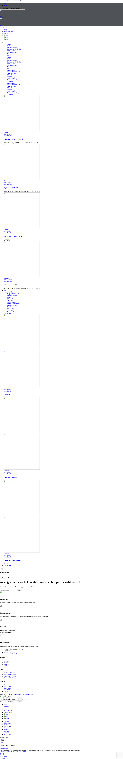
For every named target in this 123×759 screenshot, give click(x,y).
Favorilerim (7, 689)
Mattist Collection (12, 54)
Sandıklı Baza (11, 70)
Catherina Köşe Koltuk (12, 560)
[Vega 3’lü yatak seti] (22, 179)
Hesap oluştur (4, 748)
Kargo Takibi (7, 688)
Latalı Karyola (11, 50)
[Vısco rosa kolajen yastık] (22, 228)
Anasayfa (6, 661)
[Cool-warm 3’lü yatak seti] (22, 131)
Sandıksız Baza (11, 73)
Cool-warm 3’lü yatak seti (13, 139)
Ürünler (6, 662)
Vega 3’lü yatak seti (11, 188)
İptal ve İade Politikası (10, 674)
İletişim (6, 666)
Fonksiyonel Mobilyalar (14, 49)
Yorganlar (10, 81)
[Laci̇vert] (22, 350)
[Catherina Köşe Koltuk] (22, 516)
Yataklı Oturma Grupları (14, 80)
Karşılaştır (6, 733)
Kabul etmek (22, 751)
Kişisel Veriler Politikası (10, 676)
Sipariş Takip (7, 686)
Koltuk (9, 297)
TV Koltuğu (10, 300)
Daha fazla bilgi (9, 751)
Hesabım (6, 685)
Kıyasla (6, 691)
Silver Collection (12, 75)
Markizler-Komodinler (13, 52)
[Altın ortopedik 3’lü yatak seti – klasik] (22, 276)
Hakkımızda (7, 664)
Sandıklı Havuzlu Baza (13, 71)
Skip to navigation (5, 1)
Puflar (9, 55)
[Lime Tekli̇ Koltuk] (22, 432)
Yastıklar (9, 76)
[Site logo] (12, 15)
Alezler (9, 44)
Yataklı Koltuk (11, 302)
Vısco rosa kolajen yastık (13, 236)
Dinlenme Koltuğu (12, 295)
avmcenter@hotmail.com (12, 654)
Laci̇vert (7, 394)
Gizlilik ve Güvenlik (9, 673)
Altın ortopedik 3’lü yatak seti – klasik (18, 285)
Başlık (9, 46)
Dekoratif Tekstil (12, 47)
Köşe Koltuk (10, 299)
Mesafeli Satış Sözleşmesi (11, 678)
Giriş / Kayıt (7, 734)
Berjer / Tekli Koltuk (13, 294)
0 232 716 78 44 (10, 652)
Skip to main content (16, 1)
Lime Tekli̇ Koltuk (10, 477)
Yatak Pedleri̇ (11, 78)
